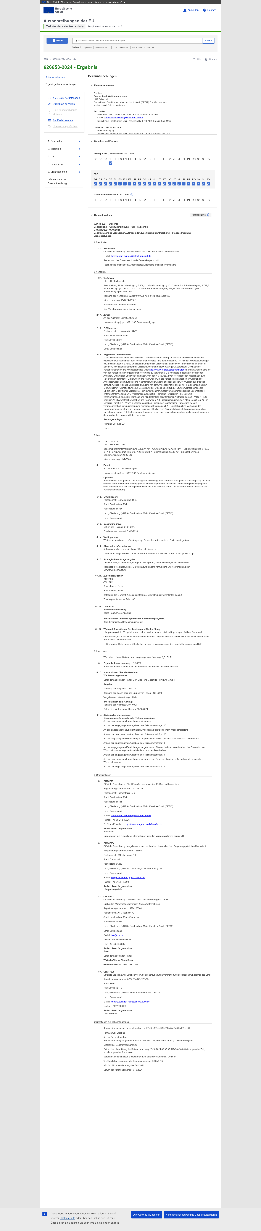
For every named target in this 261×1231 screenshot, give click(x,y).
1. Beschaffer (55, 141)
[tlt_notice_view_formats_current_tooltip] (208, 214)
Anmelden (193, 10)
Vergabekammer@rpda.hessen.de (128, 877)
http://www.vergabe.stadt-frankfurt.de (167, 369)
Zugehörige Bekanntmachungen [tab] (60, 84)
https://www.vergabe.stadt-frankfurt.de (143, 824)
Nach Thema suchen (141, 47)
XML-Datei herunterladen (66, 98)
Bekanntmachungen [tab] (55, 77)
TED (46, 59)
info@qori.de (117, 935)
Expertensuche (121, 47)
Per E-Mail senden (63, 120)
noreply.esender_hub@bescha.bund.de (130, 1001)
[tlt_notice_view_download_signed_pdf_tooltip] (110, 163)
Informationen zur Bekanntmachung (57, 181)
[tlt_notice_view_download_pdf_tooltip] (95, 183)
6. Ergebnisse (55, 164)
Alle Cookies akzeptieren (146, 1214)
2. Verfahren (54, 149)
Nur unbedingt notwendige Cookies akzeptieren (191, 1214)
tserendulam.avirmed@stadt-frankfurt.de (123, 117)
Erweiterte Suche (102, 47)
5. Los (51, 156)
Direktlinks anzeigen (64, 104)
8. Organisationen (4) (59, 172)
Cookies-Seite (67, 1218)
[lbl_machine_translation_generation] (131, 194)
